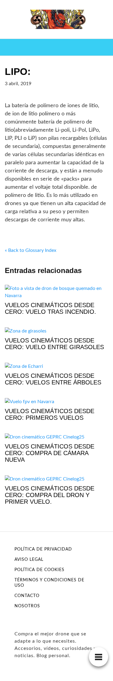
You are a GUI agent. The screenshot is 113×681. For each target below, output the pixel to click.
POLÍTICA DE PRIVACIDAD (43, 549)
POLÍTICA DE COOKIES (39, 570)
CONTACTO (26, 596)
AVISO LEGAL (28, 559)
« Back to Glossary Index (30, 250)
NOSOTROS (27, 606)
